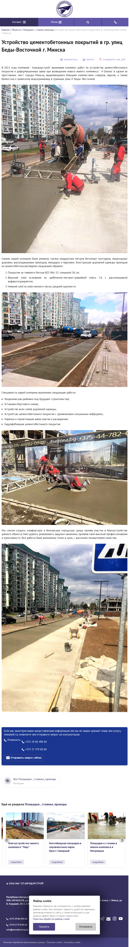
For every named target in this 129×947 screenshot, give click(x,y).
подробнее (16, 855)
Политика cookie (54, 936)
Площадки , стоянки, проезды (38, 29)
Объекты (16, 29)
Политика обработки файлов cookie (50, 918)
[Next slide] (119, 834)
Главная (5, 29)
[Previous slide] (7, 834)
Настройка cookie (72, 936)
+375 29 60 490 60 (35, 735)
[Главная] (63, 9)
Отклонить (84, 926)
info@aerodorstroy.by (17, 923)
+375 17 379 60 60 (35, 743)
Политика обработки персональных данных (24, 936)
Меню (54, 22)
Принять (43, 926)
